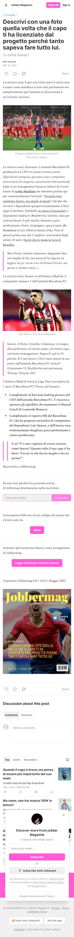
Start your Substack (27, 920)
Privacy (55, 908)
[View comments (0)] (15, 73)
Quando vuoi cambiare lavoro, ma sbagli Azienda (32, 198)
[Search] (67, 759)
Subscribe (53, 5)
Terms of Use (57, 878)
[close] (63, 815)
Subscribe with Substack (39, 870)
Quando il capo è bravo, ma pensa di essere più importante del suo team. (28, 774)
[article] (37, 781)
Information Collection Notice (48, 882)
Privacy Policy (39, 885)
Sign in (66, 5)
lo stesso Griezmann (51, 211)
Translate (11, 15)
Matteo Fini (9, 62)
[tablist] (18, 715)
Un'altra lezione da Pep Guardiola (23, 783)
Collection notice (37, 911)
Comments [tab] (11, 715)
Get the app (54, 920)
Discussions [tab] (30, 759)
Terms (65, 908)
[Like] (6, 73)
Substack (19, 929)
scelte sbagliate (25, 191)
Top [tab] (7, 759)
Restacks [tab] (26, 715)
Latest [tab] (16, 759)
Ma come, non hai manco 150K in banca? (27, 803)
